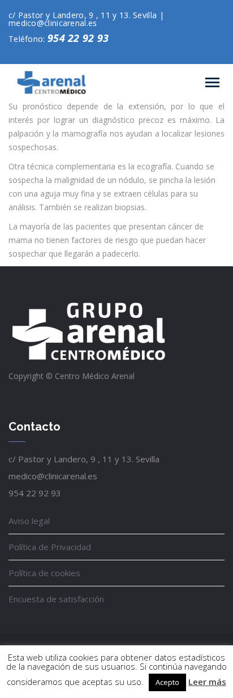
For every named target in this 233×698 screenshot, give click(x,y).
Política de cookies (44, 572)
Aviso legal (29, 520)
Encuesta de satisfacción (56, 599)
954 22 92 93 (78, 38)
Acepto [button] (167, 682)
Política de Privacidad (49, 546)
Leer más (207, 681)
